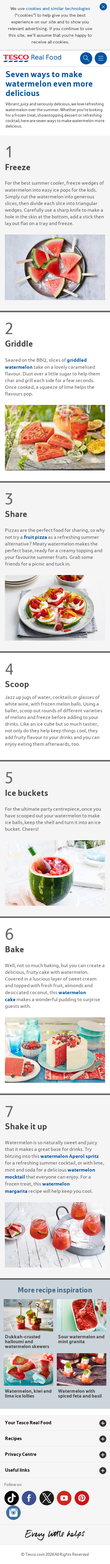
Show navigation (101, 58)
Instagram (13, 1512)
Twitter (46, 1498)
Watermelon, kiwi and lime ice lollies (28, 1393)
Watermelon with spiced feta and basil (80, 1393)
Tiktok (11, 1498)
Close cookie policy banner (103, 6)
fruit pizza (35, 537)
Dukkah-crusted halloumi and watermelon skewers (27, 1341)
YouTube (64, 1498)
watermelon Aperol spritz (69, 1156)
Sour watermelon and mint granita (81, 1339)
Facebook (29, 1498)
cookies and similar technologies (58, 8)
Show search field (86, 58)
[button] (55, 1423)
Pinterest (82, 1498)
